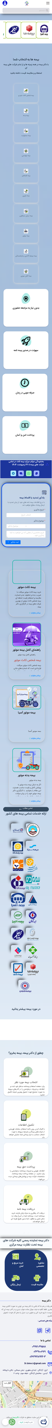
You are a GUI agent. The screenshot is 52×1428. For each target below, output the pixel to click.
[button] (26, 1391)
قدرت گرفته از (26, 1422)
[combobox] (26, 526)
